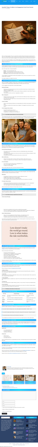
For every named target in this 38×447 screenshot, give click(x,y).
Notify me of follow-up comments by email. (8, 409)
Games (20, 1)
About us (10, 443)
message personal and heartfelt (16, 268)
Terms (24, 443)
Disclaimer (17, 443)
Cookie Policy (13, 443)
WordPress (26, 1)
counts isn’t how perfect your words (14, 353)
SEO (16, 1)
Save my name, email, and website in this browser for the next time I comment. (14, 407)
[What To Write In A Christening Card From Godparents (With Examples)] (30, 378)
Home (9, 1)
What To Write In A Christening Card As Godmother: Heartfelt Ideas (18, 382)
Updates (34, 1)
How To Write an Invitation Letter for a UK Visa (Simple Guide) (10, 387)
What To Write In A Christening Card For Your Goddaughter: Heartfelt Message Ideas (7, 382)
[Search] (11, 417)
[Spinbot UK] (4, 1)
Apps (31, 1)
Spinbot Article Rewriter (26, 350)
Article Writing (13, 1)
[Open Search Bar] (35, 3)
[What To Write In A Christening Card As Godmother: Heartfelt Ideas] (18, 378)
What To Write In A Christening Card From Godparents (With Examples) (30, 382)
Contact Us (21, 443)
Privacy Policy (27, 443)
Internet (23, 1)
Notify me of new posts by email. (7, 411)
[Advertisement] (19, 15)
